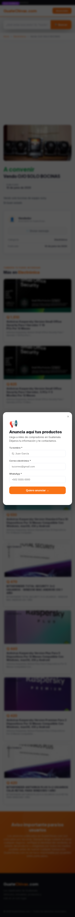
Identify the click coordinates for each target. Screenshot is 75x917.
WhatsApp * (15, 473)
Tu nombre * (15, 447)
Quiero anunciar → (37, 490)
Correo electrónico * (20, 460)
